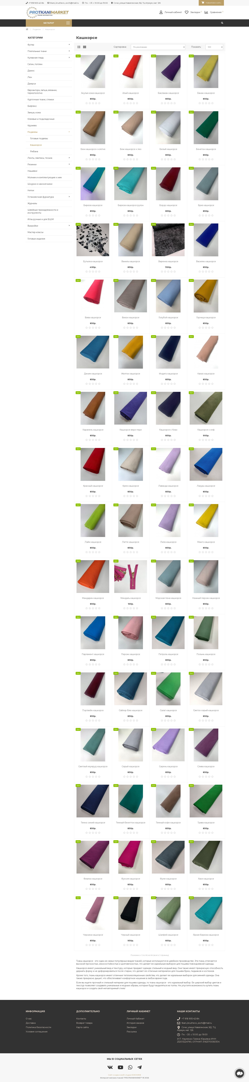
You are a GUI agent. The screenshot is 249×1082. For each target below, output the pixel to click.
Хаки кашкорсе (206, 878)
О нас (29, 1018)
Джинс (31, 70)
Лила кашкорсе (168, 542)
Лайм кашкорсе (93, 542)
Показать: (196, 47)
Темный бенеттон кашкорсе (130, 822)
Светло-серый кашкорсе (206, 710)
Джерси (32, 83)
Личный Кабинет (135, 1018)
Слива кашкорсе (206, 766)
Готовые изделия (36, 238)
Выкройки (33, 225)
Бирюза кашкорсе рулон (131, 205)
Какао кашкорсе (206, 373)
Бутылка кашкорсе (93, 261)
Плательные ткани (37, 51)
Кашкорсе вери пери (131, 429)
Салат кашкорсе (168, 710)
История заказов (135, 1023)
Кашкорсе (36, 145)
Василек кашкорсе (206, 261)
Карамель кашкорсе (93, 429)
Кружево (32, 125)
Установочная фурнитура (41, 197)
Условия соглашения (36, 1031)
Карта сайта (82, 1027)
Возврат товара (84, 1023)
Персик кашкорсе (130, 654)
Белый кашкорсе (168, 149)
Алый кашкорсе (130, 93)
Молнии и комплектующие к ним (45, 177)
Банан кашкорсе (206, 93)
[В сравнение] (108, 62)
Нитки (31, 190)
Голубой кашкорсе (168, 317)
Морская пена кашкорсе (168, 598)
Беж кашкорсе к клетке (93, 149)
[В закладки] (108, 56)
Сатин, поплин (35, 64)
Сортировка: (120, 47)
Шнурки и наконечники (40, 184)
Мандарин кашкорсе (93, 598)
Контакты (81, 1018)
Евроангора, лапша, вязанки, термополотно (42, 91)
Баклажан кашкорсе (168, 93)
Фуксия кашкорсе (130, 878)
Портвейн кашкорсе (93, 710)
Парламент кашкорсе (93, 654)
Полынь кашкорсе (206, 654)
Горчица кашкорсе (206, 317)
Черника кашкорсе (93, 935)
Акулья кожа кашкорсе (93, 93)
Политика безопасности (38, 1027)
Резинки (32, 164)
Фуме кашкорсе (168, 878)
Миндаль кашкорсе (130, 598)
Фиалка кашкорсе (93, 878)
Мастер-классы (35, 232)
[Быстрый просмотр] (108, 68)
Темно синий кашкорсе (93, 822)
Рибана (34, 151)
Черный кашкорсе (130, 935)
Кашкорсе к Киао (168, 429)
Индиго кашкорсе (168, 373)
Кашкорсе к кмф (206, 429)
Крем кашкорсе (130, 486)
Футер (31, 44)
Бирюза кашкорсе (92, 205)
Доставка (31, 1023)
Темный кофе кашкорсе (168, 822)
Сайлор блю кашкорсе (130, 710)
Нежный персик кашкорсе (206, 598)
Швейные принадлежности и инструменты (43, 211)
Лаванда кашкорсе (168, 486)
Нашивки (32, 171)
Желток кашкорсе (130, 373)
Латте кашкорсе (130, 542)
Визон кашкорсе (130, 317)
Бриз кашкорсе (206, 205)
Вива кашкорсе (93, 317)
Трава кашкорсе (206, 822)
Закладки (131, 1027)
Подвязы (37, 29)
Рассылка (132, 1031)
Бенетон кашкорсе (206, 149)
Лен (30, 77)
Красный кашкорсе (93, 486)
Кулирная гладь (36, 57)
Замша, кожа (34, 112)
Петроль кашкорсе (168, 654)
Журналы (32, 203)
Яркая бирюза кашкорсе (206, 935)
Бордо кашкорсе (168, 205)
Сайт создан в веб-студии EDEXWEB (124, 1075)
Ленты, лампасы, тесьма (40, 158)
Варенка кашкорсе (168, 261)
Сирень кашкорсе (168, 766)
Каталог (49, 23)
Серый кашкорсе (130, 766)
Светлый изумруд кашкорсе (92, 766)
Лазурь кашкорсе (206, 486)
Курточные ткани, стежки (41, 99)
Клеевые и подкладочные (41, 119)
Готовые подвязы (39, 138)
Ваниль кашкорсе (130, 261)
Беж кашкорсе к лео (130, 149)
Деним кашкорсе (93, 373)
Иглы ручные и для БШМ (41, 219)
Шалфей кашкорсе (168, 935)
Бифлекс (32, 106)
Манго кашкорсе (206, 542)
